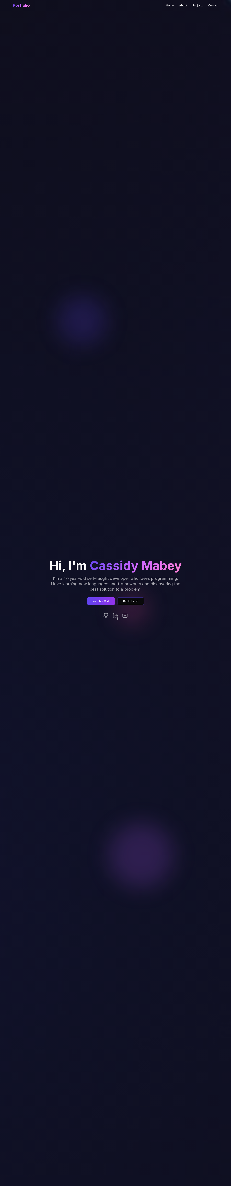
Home (170, 5)
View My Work (101, 601)
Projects (197, 5)
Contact (213, 5)
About (183, 5)
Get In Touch (130, 601)
